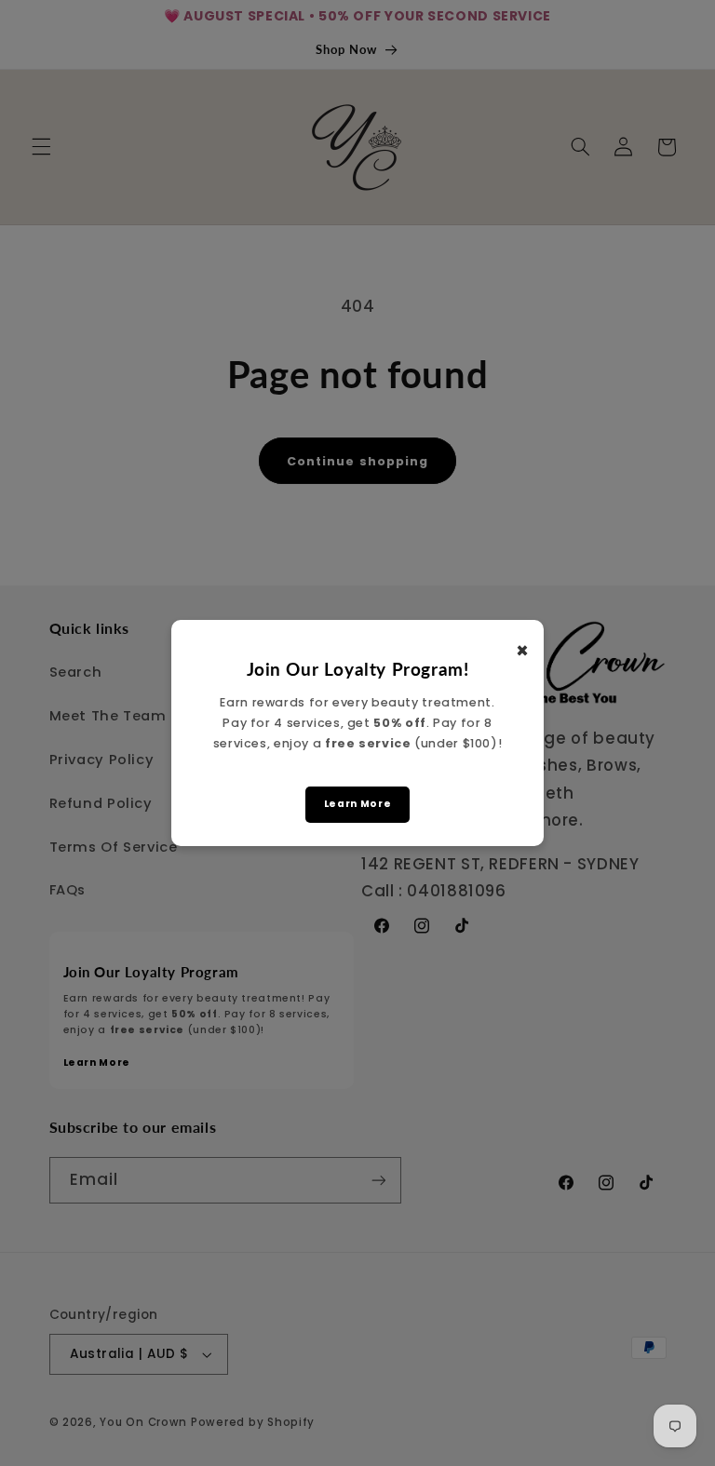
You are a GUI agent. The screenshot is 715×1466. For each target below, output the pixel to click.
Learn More (357, 804)
